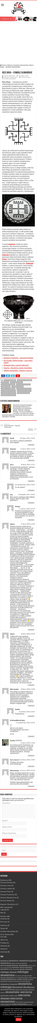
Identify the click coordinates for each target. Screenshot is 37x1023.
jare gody (9, 967)
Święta (2, 928)
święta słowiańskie (19, 1004)
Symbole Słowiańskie (21, 65)
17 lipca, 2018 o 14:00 (28, 524)
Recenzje (3, 922)
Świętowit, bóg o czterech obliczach (16, 365)
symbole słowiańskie (8, 388)
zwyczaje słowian (28, 1002)
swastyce (11, 244)
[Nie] (35, 1015)
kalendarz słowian (18, 967)
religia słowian (32, 977)
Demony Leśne (5, 885)
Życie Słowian (5, 934)
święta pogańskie (6, 1004)
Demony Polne (5, 891)
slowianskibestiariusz (8, 979)
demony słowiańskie (20, 965)
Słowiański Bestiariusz (23, 987)
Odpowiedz (31, 444)
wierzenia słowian (23, 393)
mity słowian (18, 975)
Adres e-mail (7, 827)
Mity (1, 913)
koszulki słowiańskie (13, 969)
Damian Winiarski (9, 76)
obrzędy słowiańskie (7, 977)
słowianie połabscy (25, 981)
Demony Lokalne (6, 888)
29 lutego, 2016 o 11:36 (27, 438)
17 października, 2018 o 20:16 (25, 722)
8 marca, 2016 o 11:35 (28, 449)
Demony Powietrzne (7, 894)
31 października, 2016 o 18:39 (25, 484)
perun (15, 977)
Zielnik (2, 949)
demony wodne (31, 965)
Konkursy (3, 919)
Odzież (2, 940)
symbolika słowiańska (24, 388)
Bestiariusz (4, 880)
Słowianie (3, 946)
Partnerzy (3, 925)
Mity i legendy (5, 907)
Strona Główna (7, 65)
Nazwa (5, 820)
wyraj (16, 1002)
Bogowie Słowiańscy (7, 904)
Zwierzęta (3, 952)
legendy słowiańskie (26, 969)
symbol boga (6, 386)
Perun (4, 259)
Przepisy (3, 943)
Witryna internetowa (9, 833)
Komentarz (6, 803)
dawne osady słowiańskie (19, 963)
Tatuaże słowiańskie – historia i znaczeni (18, 370)
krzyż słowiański (10, 380)
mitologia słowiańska (24, 380)
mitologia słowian (8, 972)
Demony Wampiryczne (8, 897)
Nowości (3, 916)
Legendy (3, 910)
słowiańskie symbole (24, 390)
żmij (28, 1004)
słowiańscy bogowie (8, 984)
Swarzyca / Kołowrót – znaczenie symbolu (18, 358)
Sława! (18, 1019)
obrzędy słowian (27, 975)
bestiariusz (4, 961)
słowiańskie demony (7, 989)
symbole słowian (18, 386)
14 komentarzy (26, 77)
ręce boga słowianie (8, 384)
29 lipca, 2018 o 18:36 (28, 689)
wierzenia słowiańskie (8, 395)
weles (16, 995)
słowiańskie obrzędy (21, 989)
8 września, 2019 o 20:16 (27, 711)
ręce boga (5, 382)
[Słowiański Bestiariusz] (18, 8)
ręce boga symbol (16, 382)
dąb (5, 967)
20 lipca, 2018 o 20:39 (28, 634)
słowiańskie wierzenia (8, 393)
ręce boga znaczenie (23, 384)
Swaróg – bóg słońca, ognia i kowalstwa (18, 368)
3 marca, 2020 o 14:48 (28, 743)
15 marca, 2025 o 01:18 (27, 770)
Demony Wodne (6, 900)
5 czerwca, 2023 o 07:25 (27, 509)
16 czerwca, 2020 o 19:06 (27, 759)
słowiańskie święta (7, 995)
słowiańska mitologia (8, 390)
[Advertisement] (18, 43)
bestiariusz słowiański (18, 961)
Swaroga (5, 255)
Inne (1, 937)
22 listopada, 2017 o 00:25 (26, 494)
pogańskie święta (22, 977)
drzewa (2, 967)
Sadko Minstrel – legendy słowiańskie (12, 426)
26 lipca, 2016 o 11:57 (28, 464)
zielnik (20, 1002)
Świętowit (29, 263)
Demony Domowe (6, 882)
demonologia (5, 965)
